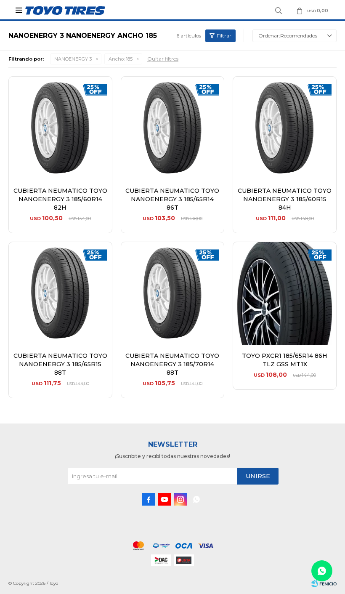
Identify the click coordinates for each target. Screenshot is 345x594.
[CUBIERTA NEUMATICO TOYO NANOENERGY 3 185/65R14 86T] (173, 128)
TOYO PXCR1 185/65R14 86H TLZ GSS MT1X (284, 360)
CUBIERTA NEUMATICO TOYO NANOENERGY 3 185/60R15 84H (285, 199)
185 (121, 59)
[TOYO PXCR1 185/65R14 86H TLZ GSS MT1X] (285, 294)
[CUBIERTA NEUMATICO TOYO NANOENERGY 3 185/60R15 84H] (285, 128)
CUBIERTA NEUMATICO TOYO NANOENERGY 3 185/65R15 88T (60, 364)
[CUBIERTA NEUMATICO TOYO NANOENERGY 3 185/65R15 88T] (60, 294)
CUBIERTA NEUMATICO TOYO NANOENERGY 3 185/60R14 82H (60, 199)
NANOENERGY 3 (73, 59)
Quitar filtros (162, 59)
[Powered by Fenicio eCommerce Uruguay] (324, 583)
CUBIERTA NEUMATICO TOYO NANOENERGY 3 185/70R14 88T (172, 364)
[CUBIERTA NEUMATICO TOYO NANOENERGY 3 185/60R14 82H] (60, 128)
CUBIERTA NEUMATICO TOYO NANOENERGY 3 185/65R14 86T (172, 199)
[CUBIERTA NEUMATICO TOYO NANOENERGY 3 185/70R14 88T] (173, 294)
